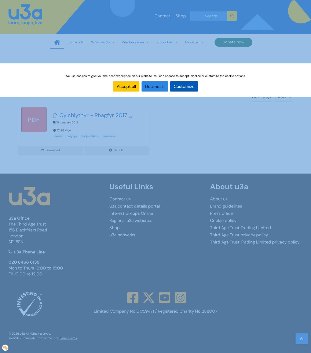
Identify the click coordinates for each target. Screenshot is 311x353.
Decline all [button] (154, 86)
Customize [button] (184, 86)
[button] (5, 348)
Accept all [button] (126, 86)
